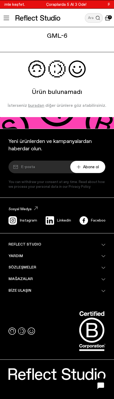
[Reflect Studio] (38, 18)
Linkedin (64, 220)
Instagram (28, 220)
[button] (94, 18)
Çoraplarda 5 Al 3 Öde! (65, 4)
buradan (36, 105)
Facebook (99, 220)
